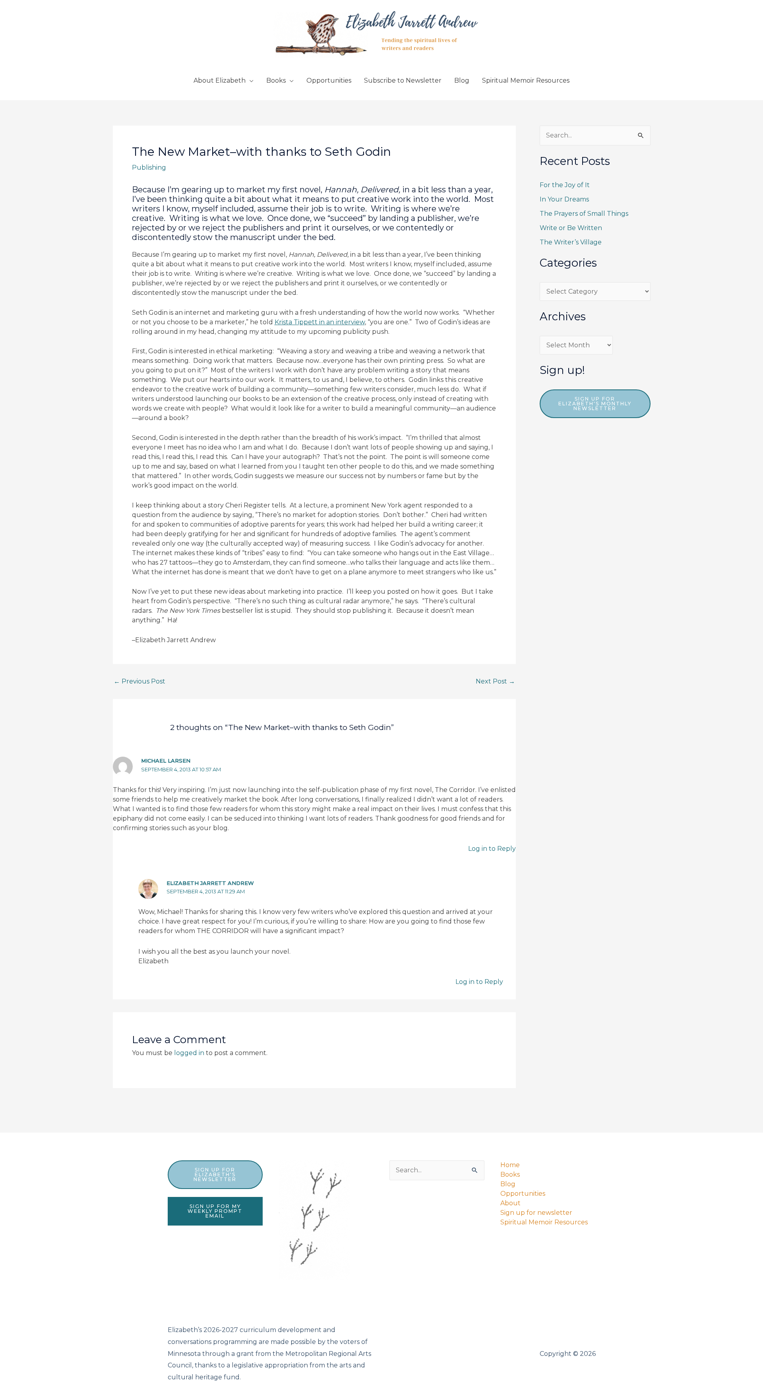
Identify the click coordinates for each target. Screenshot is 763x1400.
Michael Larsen (165, 760)
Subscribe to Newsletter (403, 80)
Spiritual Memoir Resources (525, 80)
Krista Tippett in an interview (320, 322)
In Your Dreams (564, 199)
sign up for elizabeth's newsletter (215, 1174)
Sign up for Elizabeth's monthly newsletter (594, 403)
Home (510, 1165)
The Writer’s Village (571, 242)
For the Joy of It (565, 185)
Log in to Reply (492, 848)
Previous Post (139, 681)
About (510, 1203)
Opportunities (328, 80)
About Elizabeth (220, 80)
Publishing (149, 167)
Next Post (495, 681)
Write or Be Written (571, 228)
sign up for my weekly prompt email (215, 1211)
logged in (189, 1053)
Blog (461, 80)
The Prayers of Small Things (584, 213)
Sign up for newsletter (536, 1212)
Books (276, 80)
